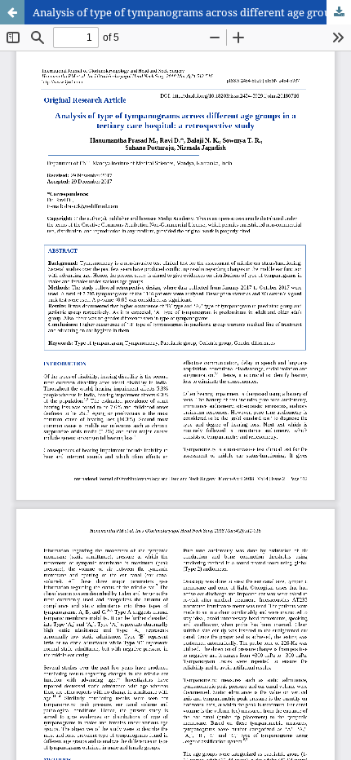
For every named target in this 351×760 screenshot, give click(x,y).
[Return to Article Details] (12, 12)
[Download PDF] (339, 12)
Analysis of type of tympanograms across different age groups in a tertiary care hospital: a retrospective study (192, 12)
